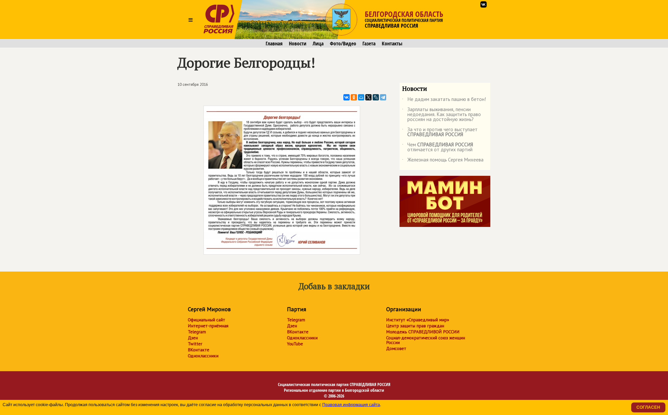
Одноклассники (203, 355)
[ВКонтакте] (346, 97)
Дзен (193, 337)
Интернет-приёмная (208, 325)
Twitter (195, 343)
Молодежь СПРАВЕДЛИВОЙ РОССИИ (423, 331)
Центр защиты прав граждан (415, 325)
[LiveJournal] (376, 97)
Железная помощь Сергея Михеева (443, 160)
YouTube (295, 343)
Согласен (648, 407)
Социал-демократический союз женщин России (425, 340)
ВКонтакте (198, 349)
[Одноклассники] (354, 97)
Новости (297, 43)
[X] (368, 97)
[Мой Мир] (361, 97)
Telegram (197, 331)
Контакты (392, 43)
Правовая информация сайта (351, 404)
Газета (368, 43)
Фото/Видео (343, 43)
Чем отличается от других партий (437, 147)
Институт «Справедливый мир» (417, 319)
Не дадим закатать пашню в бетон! (444, 100)
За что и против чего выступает (440, 132)
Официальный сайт (206, 319)
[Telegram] (383, 97)
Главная (274, 43)
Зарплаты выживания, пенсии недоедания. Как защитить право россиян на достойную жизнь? (441, 114)
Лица (318, 43)
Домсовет (396, 348)
